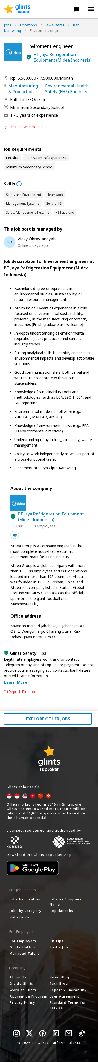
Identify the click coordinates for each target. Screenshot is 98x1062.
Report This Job (22, 692)
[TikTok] (82, 1033)
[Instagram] (16, 1033)
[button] (77, 9)
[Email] (69, 1033)
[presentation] (17, 9)
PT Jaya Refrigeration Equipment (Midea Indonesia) (63, 57)
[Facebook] (42, 1033)
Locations (28, 24)
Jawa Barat (54, 24)
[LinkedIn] (55, 1033)
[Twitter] (29, 1033)
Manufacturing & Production (23, 89)
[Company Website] (15, 535)
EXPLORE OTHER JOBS (48, 719)
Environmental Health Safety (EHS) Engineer (67, 89)
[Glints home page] (17, 9)
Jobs (7, 24)
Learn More (15, 682)
